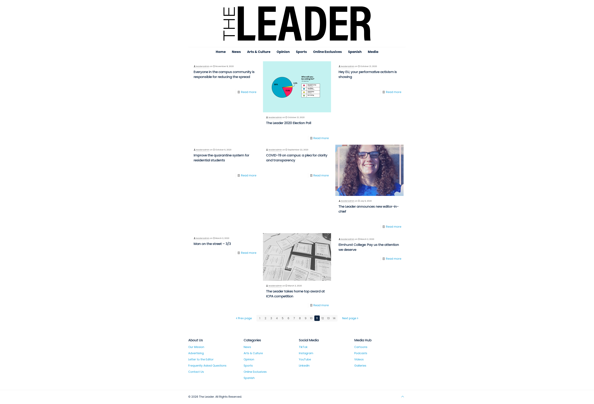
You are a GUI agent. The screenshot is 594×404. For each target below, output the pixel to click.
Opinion (249, 359)
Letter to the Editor (201, 359)
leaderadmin (202, 66)
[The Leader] (297, 23)
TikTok (303, 347)
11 (317, 318)
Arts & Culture (253, 353)
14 (334, 318)
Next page (349, 318)
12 (322, 318)
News (247, 347)
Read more (248, 92)
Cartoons (360, 347)
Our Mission (196, 347)
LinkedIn (304, 365)
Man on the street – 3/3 (212, 243)
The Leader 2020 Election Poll (288, 123)
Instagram (306, 353)
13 (328, 318)
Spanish (249, 378)
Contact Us (196, 372)
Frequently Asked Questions (207, 365)
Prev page (245, 318)
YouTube (305, 359)
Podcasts (360, 353)
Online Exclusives (255, 372)
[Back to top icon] (402, 396)
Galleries (360, 365)
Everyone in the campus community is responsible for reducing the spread (224, 74)
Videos (359, 359)
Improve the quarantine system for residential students (221, 158)
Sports (248, 365)
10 (311, 318)
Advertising (196, 353)
